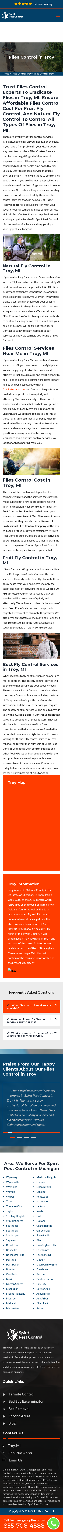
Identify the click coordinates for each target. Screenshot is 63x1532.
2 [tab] (19, 1137)
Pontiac (10, 1269)
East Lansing (43, 1254)
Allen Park (42, 1303)
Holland (41, 1220)
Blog (12, 1423)
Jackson (41, 1206)
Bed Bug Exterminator (26, 1401)
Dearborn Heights (47, 1264)
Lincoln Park (43, 1186)
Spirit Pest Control (42, 1511)
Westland (11, 1186)
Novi (9, 1279)
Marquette (12, 1308)
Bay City (41, 1283)
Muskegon (12, 1288)
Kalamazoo (42, 1201)
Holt (39, 1215)
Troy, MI (14, 1445)
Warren (10, 1191)
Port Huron (12, 1264)
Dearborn (42, 1269)
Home (6, 73)
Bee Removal (19, 1409)
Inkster (40, 1211)
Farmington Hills (46, 1245)
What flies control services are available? (29, 1006)
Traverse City (14, 1206)
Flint (39, 1240)
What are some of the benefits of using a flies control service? (31, 1034)
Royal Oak (12, 1245)
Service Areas (19, 1416)
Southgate (12, 1225)
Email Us (15, 1460)
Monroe (11, 1298)
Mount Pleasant (15, 1293)
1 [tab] (12, 1137)
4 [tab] (33, 1137)
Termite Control (21, 1394)
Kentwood (42, 1196)
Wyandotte (12, 1182)
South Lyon (12, 1235)
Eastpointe (42, 1249)
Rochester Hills (15, 1254)
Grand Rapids (44, 1225)
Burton (40, 1274)
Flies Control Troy (44, 73)
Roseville (11, 1249)
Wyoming (11, 1177)
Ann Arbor (42, 1298)
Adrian (40, 1308)
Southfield (12, 1230)
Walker (10, 1196)
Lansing (41, 1191)
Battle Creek (43, 1288)
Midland (11, 1303)
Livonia (40, 1182)
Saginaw (11, 1240)
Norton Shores (14, 1283)
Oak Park (11, 1274)
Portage (11, 1259)
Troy (9, 1201)
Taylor (10, 1211)
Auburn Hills (43, 1293)
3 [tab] (26, 1137)
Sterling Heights (15, 1215)
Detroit (40, 1259)
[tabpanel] (31, 57)
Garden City (43, 1230)
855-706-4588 (20, 1453)
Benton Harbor (45, 1279)
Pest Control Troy (21, 73)
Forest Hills (43, 1235)
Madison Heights (46, 1177)
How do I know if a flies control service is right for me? (29, 1020)
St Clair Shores (14, 1220)
